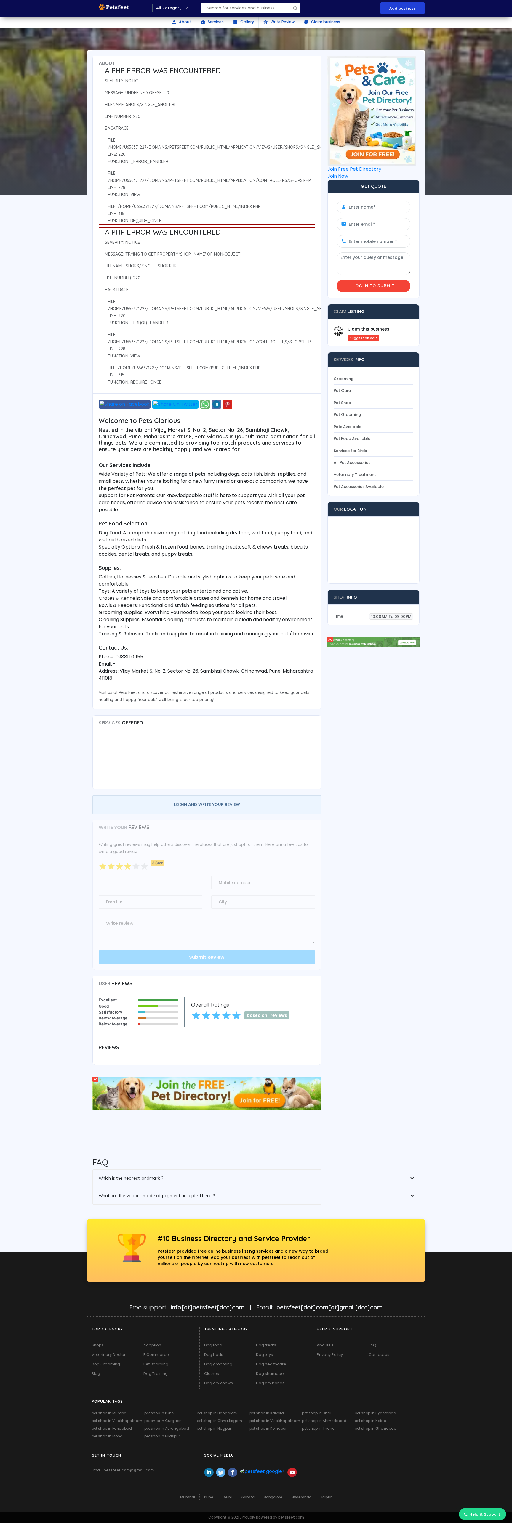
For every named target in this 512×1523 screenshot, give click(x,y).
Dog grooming (218, 1364)
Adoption (152, 1345)
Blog (96, 1373)
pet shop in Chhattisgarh (219, 1420)
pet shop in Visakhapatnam (117, 1420)
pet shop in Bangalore (217, 1412)
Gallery (243, 22)
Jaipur (326, 1497)
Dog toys (264, 1354)
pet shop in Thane (318, 1428)
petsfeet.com (291, 1517)
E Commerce (156, 1354)
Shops (98, 1345)
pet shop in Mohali (108, 1436)
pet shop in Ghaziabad (375, 1428)
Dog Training (155, 1373)
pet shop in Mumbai (109, 1412)
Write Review (279, 22)
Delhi (227, 1497)
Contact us (379, 1354)
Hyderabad (301, 1497)
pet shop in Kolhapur (268, 1428)
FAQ (372, 1345)
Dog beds (213, 1354)
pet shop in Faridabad (112, 1428)
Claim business (322, 22)
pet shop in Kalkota (266, 1412)
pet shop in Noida (370, 1420)
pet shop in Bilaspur (162, 1436)
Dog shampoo (270, 1373)
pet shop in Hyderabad (375, 1412)
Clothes (211, 1373)
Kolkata (248, 1497)
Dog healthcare (271, 1364)
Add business (402, 8)
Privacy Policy (330, 1354)
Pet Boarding (155, 1364)
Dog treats (266, 1345)
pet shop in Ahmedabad (324, 1420)
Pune (208, 1497)
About (181, 22)
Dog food (213, 1345)
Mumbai (187, 1497)
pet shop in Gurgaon (163, 1420)
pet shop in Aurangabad (166, 1428)
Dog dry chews (218, 1383)
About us (325, 1345)
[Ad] (206, 1092)
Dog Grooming (106, 1364)
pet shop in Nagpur (214, 1428)
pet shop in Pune (159, 1412)
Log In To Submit (373, 285)
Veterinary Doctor (109, 1354)
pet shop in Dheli (316, 1412)
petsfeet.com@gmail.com (128, 1470)
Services (212, 22)
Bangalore (273, 1497)
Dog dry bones (270, 1383)
